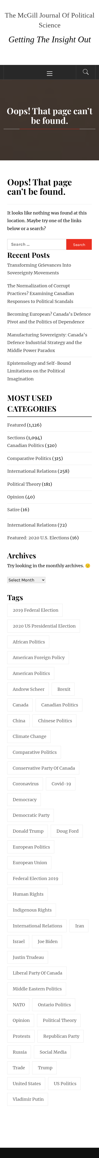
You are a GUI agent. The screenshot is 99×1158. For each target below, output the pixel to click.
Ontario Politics (54, 1004)
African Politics (29, 642)
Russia (20, 1052)
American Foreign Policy (39, 657)
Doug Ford (67, 831)
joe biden (48, 941)
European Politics (31, 847)
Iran (79, 926)
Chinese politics (55, 721)
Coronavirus (26, 784)
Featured (16, 425)
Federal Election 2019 (35, 878)
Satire (13, 509)
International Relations (32, 471)
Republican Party (61, 1036)
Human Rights (28, 894)
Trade (19, 1067)
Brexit (63, 689)
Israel (19, 941)
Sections (16, 438)
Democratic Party (31, 815)
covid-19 (61, 784)
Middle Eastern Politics (37, 989)
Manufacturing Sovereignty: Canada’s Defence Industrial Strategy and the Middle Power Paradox (47, 342)
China (19, 721)
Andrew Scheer (28, 689)
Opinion (15, 497)
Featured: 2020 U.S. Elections (38, 538)
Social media (53, 1052)
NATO (19, 1004)
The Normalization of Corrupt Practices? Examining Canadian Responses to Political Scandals (40, 293)
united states (27, 1083)
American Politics (31, 673)
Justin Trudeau (28, 957)
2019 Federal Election (35, 610)
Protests (21, 1036)
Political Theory (24, 484)
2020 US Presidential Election (44, 626)
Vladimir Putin (28, 1099)
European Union (30, 862)
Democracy (25, 799)
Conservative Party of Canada (44, 768)
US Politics (65, 1083)
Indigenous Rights (32, 910)
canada (20, 705)
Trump (45, 1067)
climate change (29, 736)
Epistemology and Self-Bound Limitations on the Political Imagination (39, 371)
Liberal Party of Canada (37, 973)
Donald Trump (28, 831)
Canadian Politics (25, 445)
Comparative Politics (29, 458)
